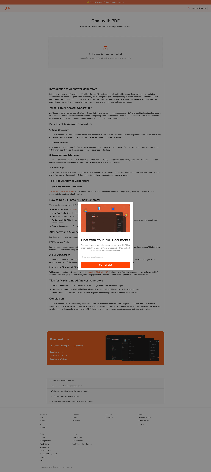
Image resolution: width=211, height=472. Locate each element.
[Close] (130, 205)
